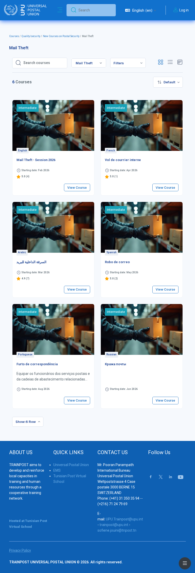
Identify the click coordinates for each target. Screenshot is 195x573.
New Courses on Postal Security (61, 36)
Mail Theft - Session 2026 (36, 160)
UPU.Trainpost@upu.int (124, 519)
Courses (14, 36)
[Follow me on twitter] (160, 477)
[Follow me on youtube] (180, 478)
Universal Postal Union (71, 465)
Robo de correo (117, 262)
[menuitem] (128, 63)
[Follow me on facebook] (150, 477)
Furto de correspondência (37, 364)
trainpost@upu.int (114, 525)
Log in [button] (184, 10)
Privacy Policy (20, 550)
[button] (140, 10)
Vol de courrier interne (123, 160)
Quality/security (31, 36)
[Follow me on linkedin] (170, 477)
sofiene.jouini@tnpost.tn (117, 530)
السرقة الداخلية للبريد (31, 262)
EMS (57, 470)
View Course (77, 187)
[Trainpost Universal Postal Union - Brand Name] (25, 10)
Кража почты (115, 364)
